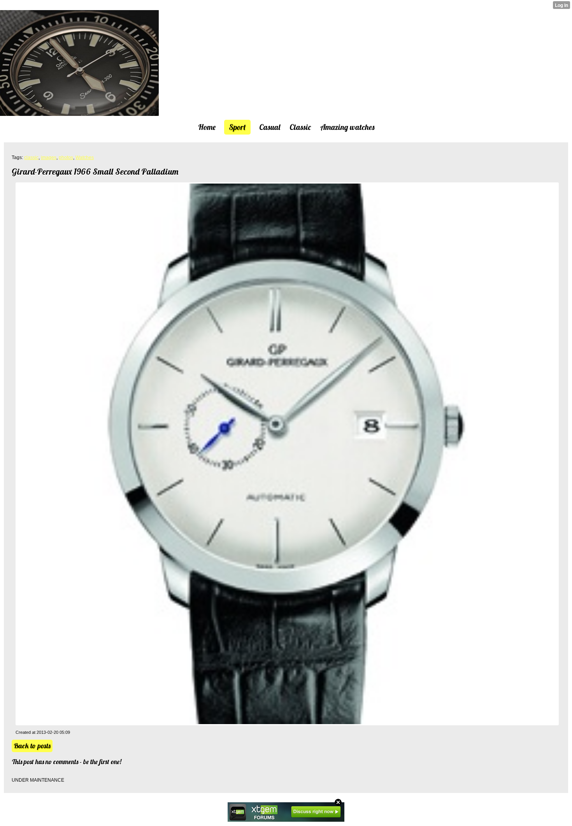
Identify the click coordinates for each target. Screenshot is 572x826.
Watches (84, 157)
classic (31, 157)
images (48, 157)
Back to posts (32, 745)
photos (66, 157)
